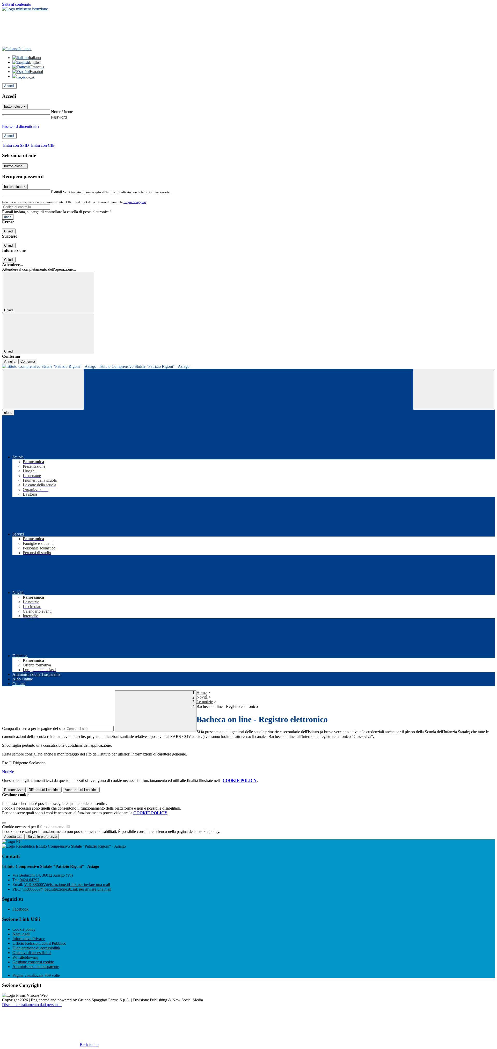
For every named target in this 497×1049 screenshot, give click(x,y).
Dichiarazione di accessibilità (36, 948)
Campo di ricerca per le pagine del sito (33, 728)
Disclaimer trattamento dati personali (32, 1004)
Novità (202, 697)
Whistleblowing (25, 957)
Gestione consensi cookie (33, 962)
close (8, 413)
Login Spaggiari (134, 202)
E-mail (56, 192)
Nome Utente (62, 111)
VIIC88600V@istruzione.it (67, 884)
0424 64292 (29, 880)
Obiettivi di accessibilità (31, 952)
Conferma (27, 361)
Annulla (9, 361)
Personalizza (14, 790)
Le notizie (204, 702)
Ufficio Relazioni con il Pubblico (39, 943)
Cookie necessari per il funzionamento (33, 827)
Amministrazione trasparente (35, 966)
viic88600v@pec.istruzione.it (66, 889)
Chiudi (8, 231)
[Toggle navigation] (43, 389)
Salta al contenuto (16, 4)
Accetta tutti (81, 790)
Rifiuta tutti (44, 790)
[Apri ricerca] (454, 389)
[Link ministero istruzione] (25, 9)
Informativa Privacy (28, 938)
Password (59, 117)
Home (201, 692)
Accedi (9, 86)
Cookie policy (23, 929)
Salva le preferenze (42, 837)
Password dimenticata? (20, 126)
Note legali (21, 934)
